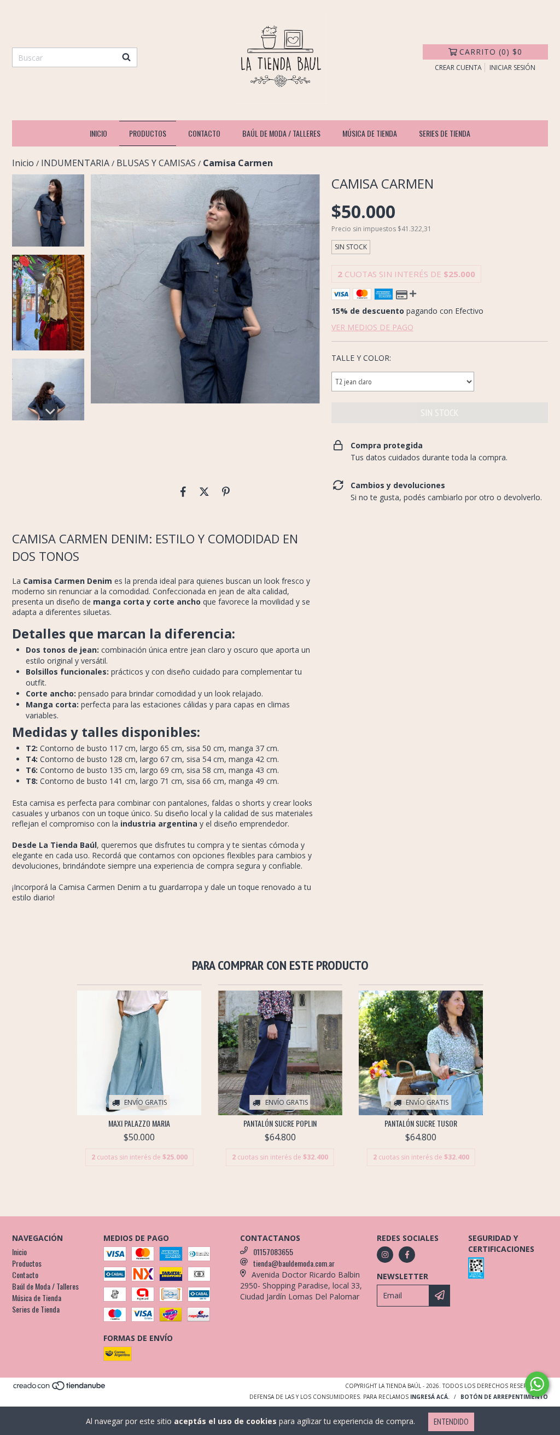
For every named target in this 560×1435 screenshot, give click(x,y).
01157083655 (273, 1251)
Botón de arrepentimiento (504, 1397)
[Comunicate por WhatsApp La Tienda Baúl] (537, 1384)
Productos (147, 133)
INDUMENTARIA (75, 162)
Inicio (98, 133)
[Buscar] (126, 57)
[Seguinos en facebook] (407, 1254)
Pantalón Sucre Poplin (280, 1123)
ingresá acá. (430, 1397)
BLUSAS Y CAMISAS (156, 162)
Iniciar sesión (512, 67)
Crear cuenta (458, 67)
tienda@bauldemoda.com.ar (294, 1263)
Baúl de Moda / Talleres (281, 133)
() (490, 51)
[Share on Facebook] (183, 491)
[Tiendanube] (60, 1388)
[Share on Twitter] (204, 491)
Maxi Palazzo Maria (139, 1123)
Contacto (204, 133)
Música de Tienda (369, 133)
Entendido (451, 1421)
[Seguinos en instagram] (385, 1254)
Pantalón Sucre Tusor (420, 1123)
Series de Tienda (444, 133)
